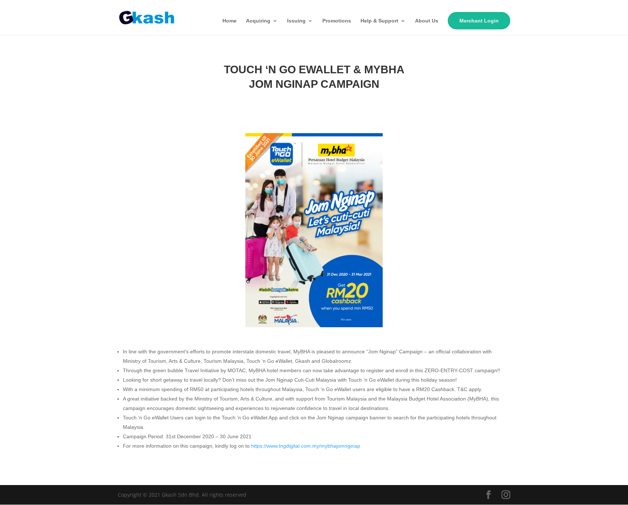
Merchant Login (479, 21)
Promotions (336, 21)
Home (229, 21)
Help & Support (379, 21)
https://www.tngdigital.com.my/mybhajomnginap (305, 446)
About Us (426, 21)
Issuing (296, 21)
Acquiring (258, 21)
